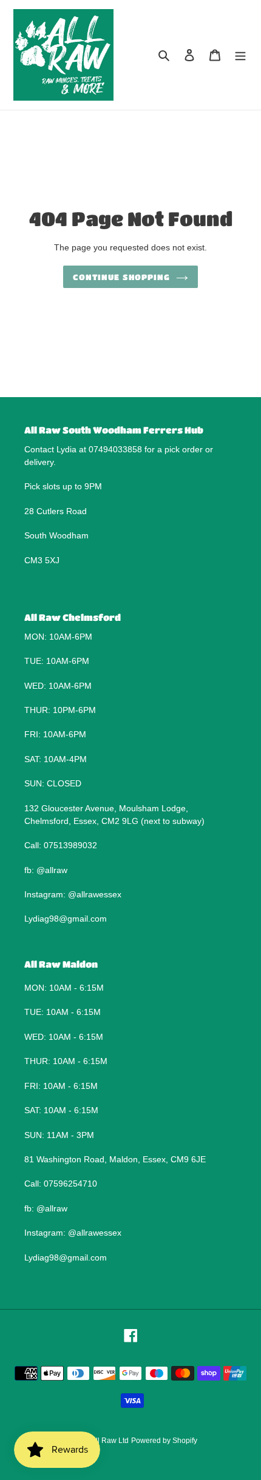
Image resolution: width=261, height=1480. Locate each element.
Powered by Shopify (164, 1440)
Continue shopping (121, 276)
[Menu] (240, 55)
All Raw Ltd (110, 1440)
